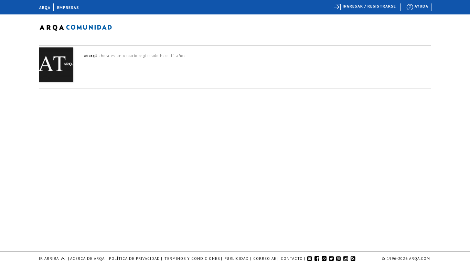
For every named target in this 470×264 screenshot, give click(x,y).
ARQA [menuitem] (45, 7)
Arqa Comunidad (81, 27)
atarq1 (90, 55)
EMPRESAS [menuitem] (68, 7)
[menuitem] (417, 7)
